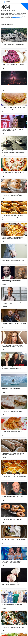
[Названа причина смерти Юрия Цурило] (14, 492)
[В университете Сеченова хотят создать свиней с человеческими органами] (14, 449)
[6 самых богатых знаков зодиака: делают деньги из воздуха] (14, 297)
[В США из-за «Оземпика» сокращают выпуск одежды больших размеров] (14, 600)
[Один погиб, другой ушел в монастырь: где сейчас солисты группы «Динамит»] (14, 362)
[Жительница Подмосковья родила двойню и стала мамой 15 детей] (14, 535)
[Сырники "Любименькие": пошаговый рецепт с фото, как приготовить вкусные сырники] (14, 427)
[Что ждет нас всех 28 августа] (14, 81)
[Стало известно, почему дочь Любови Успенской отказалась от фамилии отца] (14, 341)
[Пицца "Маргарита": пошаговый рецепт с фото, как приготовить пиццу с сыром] (14, 233)
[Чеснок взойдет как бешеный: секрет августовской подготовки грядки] (14, 578)
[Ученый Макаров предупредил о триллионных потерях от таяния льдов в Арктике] (14, 384)
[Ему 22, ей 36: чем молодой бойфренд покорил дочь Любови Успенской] (14, 557)
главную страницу (17, 17)
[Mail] (4, 1)
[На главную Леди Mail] (7, 1)
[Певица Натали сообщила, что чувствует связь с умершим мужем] (14, 125)
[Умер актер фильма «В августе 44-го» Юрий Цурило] (14, 319)
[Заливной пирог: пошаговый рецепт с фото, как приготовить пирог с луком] (14, 103)
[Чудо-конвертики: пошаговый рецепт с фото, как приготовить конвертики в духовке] (14, 211)
